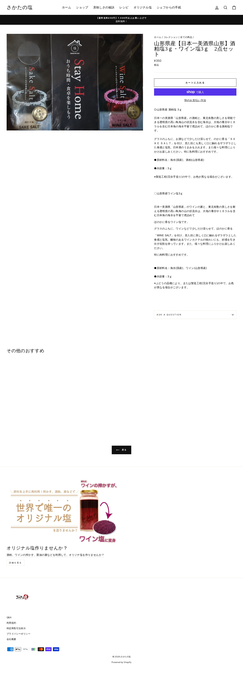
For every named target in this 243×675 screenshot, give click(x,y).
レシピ (123, 7)
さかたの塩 (20, 7)
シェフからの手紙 (169, 7)
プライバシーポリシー (18, 633)
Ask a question (169, 314)
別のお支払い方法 (195, 100)
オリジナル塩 (143, 7)
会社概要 (11, 639)
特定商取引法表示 (16, 628)
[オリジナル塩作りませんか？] (63, 511)
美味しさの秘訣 (104, 7)
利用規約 (11, 623)
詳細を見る (15, 562)
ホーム (66, 7)
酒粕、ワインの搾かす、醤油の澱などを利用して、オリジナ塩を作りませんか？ (55, 554)
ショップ (82, 7)
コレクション (171, 37)
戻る (124, 449)
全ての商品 (186, 37)
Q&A (9, 617)
